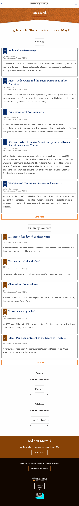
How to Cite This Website (39, 468)
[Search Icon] (2, 4)
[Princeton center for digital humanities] (39, 496)
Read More (39, 452)
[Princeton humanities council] (39, 486)
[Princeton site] (39, 479)
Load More (39, 217)
